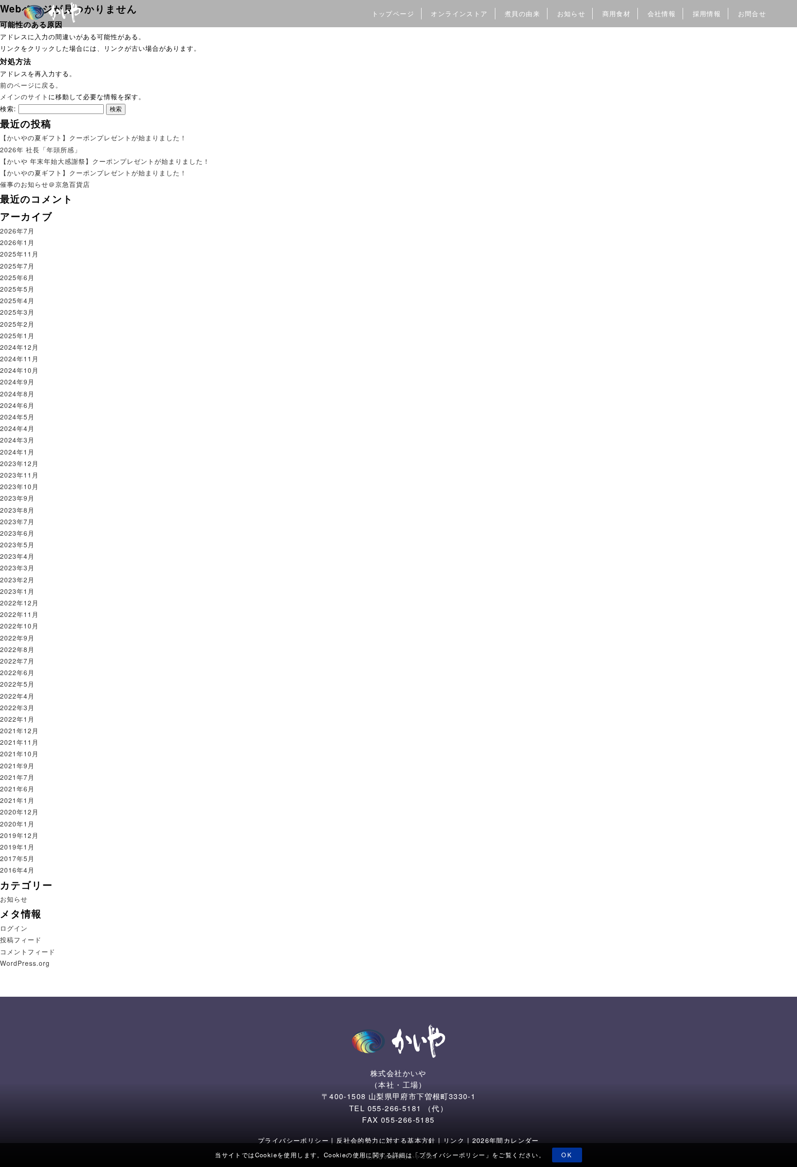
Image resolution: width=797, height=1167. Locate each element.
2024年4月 (17, 428)
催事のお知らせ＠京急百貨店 (45, 184)
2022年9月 (17, 637)
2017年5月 (17, 858)
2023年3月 (17, 567)
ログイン (14, 928)
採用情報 (707, 13)
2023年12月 (19, 463)
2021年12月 (19, 730)
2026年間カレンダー (505, 1140)
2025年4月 (17, 300)
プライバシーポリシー (452, 1154)
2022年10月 (19, 625)
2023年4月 (17, 556)
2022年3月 (17, 707)
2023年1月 (17, 591)
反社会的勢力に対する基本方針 (386, 1140)
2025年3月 (17, 312)
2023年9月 (17, 498)
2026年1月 (17, 242)
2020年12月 (19, 811)
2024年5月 (17, 416)
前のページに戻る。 (31, 85)
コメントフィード (27, 951)
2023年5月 (17, 544)
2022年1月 (17, 719)
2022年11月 (19, 614)
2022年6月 (17, 672)
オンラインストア (459, 13)
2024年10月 (19, 370)
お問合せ (752, 13)
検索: (8, 108)
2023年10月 (19, 486)
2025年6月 (17, 277)
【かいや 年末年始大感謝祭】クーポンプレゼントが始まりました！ (105, 161)
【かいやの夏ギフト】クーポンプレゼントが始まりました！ (93, 137)
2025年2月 (17, 324)
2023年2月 (17, 579)
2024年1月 (17, 451)
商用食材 (616, 13)
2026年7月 (17, 230)
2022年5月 (17, 683)
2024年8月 (17, 393)
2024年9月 (17, 381)
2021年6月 (17, 788)
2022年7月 (17, 660)
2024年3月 (17, 439)
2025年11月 (19, 253)
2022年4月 (17, 695)
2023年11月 (19, 474)
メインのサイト (24, 96)
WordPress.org (25, 963)
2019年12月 (19, 835)
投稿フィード (21, 939)
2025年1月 (17, 335)
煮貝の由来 (522, 13)
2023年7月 (17, 521)
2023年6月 (17, 533)
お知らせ (571, 13)
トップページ (393, 13)
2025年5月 (17, 288)
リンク (453, 1140)
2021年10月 (19, 753)
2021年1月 (17, 800)
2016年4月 (17, 869)
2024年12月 (19, 347)
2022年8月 (17, 649)
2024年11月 (19, 358)
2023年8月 (17, 510)
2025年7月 (17, 265)
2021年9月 (17, 765)
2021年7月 (17, 777)
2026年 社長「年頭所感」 (40, 149)
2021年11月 (19, 742)
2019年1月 (17, 846)
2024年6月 (17, 405)
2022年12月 (19, 602)
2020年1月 (17, 823)
